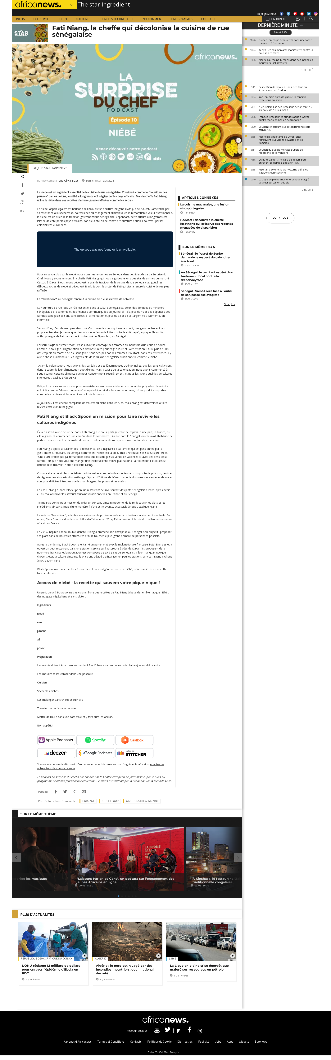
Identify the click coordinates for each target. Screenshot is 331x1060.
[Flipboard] (179, 1030)
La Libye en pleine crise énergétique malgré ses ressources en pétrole (284, 181)
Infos (20, 19)
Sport (62, 19)
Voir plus (280, 218)
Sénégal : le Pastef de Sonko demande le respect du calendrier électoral (205, 257)
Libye (172, 958)
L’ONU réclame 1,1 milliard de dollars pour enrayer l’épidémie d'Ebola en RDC (283, 161)
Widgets (244, 1042)
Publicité (203, 1042)
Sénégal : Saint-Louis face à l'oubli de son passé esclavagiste (206, 293)
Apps (230, 1042)
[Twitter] (168, 1030)
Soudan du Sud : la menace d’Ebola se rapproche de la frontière (281, 151)
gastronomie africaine (142, 801)
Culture (82, 19)
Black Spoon (93, 286)
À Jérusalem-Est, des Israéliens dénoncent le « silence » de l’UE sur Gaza (285, 108)
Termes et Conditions (110, 1042)
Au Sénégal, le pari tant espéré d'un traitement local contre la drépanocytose (207, 276)
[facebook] (189, 1030)
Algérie (100, 958)
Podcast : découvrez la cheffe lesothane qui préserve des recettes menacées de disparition (206, 223)
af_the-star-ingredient (50, 168)
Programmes (182, 19)
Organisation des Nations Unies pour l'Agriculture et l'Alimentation (104, 349)
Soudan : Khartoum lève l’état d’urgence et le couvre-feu (284, 128)
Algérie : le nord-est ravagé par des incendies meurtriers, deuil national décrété (125, 969)
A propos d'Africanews (78, 1042)
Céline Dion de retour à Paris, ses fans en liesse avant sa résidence (283, 88)
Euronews (261, 1042)
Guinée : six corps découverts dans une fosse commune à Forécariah (285, 41)
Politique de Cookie (159, 1042)
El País (126, 311)
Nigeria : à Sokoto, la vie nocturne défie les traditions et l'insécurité (283, 171)
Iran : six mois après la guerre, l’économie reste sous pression (282, 98)
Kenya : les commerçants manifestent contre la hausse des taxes (286, 51)
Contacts (136, 1042)
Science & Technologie (116, 19)
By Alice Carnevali (47, 180)
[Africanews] (36, 4)
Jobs (218, 1042)
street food (110, 801)
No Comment (153, 19)
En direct (278, 19)
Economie (41, 19)
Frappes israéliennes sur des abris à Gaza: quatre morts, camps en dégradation (284, 118)
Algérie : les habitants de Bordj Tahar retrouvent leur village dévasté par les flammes (281, 139)
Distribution (185, 1042)
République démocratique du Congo (46, 958)
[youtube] (157, 1030)
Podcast (208, 19)
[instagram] (200, 1030)
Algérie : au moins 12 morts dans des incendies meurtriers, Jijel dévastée (286, 61)
